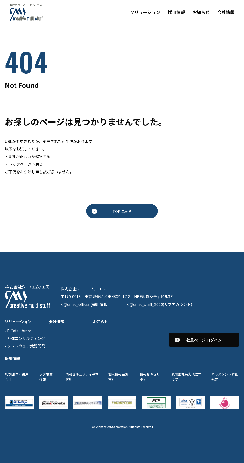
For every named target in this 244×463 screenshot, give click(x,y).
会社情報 (225, 12)
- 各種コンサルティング (25, 338)
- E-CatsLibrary (18, 330)
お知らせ (201, 12)
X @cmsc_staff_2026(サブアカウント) (159, 304)
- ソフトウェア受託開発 (25, 346)
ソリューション (145, 12)
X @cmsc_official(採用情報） (86, 304)
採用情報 (176, 12)
